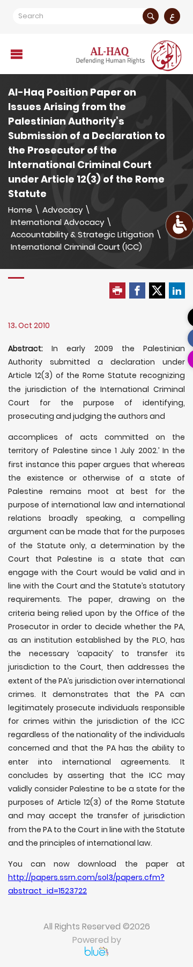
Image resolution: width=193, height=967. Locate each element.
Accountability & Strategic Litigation (82, 234)
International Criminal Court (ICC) (76, 246)
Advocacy (62, 209)
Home (20, 209)
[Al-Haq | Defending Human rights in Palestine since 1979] (129, 55)
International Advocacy (57, 222)
